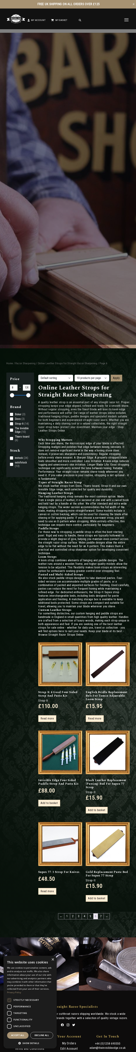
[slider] (12, 395)
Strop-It (43, 700)
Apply (116, 378)
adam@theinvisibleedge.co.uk (108, 1048)
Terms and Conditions (29, 1048)
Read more (47, 718)
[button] (30, 1043)
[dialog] (30, 1002)
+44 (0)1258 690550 (107, 1043)
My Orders (69, 1043)
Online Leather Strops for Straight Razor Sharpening (67, 363)
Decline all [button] (42, 1035)
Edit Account (69, 1048)
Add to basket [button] (49, 803)
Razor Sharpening (25, 363)
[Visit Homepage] (16, 22)
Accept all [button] (17, 1035)
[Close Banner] (134, 4)
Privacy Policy (14, 992)
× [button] (52, 959)
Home (9, 363)
